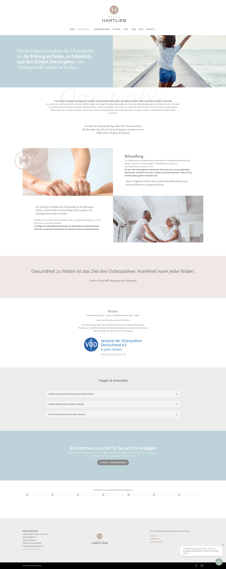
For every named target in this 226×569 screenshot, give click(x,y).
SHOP (126, 29)
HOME (72, 29)
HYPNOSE (117, 29)
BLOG (141, 29)
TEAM (133, 29)
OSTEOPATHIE (83, 29)
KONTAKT (150, 29)
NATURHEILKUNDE (101, 29)
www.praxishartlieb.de (31, 549)
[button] (199, 504)
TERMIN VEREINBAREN (113, 462)
